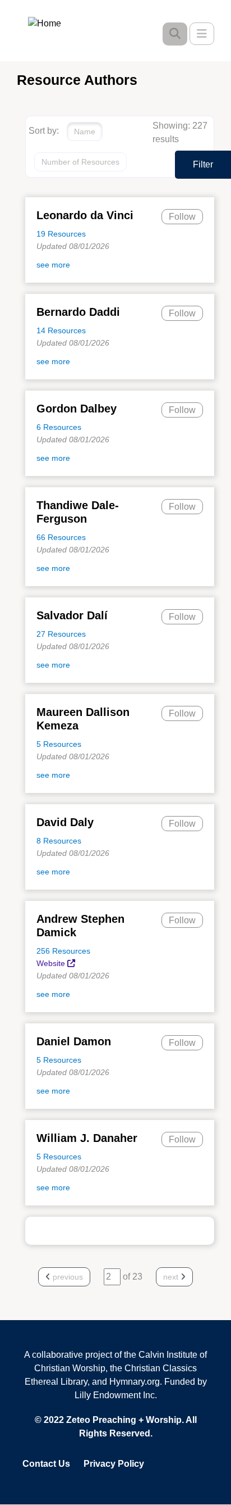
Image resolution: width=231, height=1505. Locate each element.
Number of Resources (80, 161)
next (172, 1276)
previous (66, 1276)
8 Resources (58, 840)
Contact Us (46, 1463)
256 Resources (63, 950)
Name (84, 131)
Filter (203, 164)
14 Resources (61, 330)
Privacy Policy (114, 1463)
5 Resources (58, 744)
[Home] (53, 23)
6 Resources (58, 427)
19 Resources (61, 233)
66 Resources (61, 537)
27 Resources (61, 633)
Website (50, 963)
